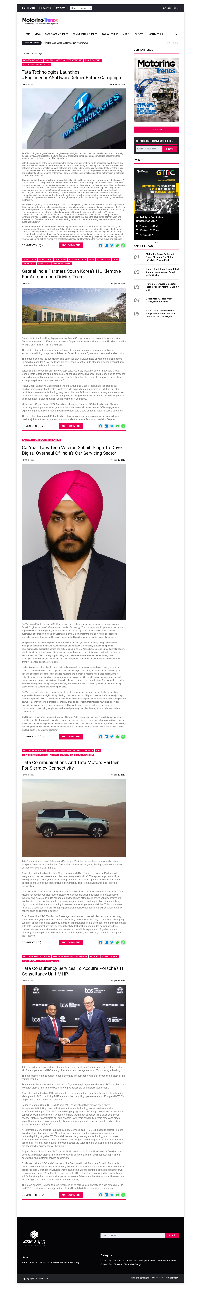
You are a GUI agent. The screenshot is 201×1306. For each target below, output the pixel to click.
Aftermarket (119, 1260)
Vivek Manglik (67, 755)
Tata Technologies (32, 60)
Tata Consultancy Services (36, 957)
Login (176, 8)
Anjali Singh (44, 264)
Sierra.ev (88, 751)
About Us (33, 1262)
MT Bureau (29, 84)
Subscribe (156, 129)
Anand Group (45, 259)
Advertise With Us (58, 1262)
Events (139, 34)
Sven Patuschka (85, 755)
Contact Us (45, 8)
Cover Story (73, 1262)
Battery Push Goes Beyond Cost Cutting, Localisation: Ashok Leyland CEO (162, 272)
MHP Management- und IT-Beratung (70, 957)
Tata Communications (34, 751)
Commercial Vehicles (85, 34)
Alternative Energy (132, 1264)
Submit (169, 148)
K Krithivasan (29, 961)
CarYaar (27, 440)
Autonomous (103, 259)
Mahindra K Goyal (62, 264)
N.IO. (98, 751)
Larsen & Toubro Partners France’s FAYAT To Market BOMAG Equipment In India (94, 43)
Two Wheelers (110, 34)
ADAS (91, 259)
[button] (169, 43)
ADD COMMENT (71, 245)
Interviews (131, 1260)
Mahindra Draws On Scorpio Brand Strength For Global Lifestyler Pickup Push (160, 257)
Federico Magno (110, 957)
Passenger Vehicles (56, 34)
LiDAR (115, 259)
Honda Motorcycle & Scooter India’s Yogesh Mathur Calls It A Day (162, 287)
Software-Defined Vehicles (36, 65)
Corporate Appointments (47, 440)
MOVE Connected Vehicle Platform (40, 755)
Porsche (94, 957)
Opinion (104, 1264)
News (38, 34)
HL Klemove (60, 259)
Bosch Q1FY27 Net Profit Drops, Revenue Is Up (159, 300)
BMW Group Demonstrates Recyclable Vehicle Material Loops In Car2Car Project (160, 313)
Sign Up (168, 8)
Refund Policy (171, 1278)
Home (27, 34)
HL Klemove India (77, 259)
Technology (37, 53)
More (126, 34)
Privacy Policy (157, 1278)
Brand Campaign (93, 60)
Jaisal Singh (29, 264)
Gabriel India (29, 259)
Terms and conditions (139, 1278)
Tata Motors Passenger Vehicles (64, 751)
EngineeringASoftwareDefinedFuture (63, 60)
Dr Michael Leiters (49, 961)
